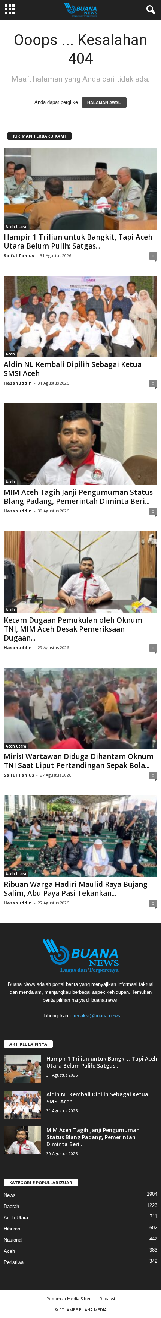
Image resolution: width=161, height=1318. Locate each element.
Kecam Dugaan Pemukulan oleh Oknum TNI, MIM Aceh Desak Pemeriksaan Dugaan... (73, 629)
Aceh (10, 354)
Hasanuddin (18, 383)
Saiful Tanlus (19, 255)
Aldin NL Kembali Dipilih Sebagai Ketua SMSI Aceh (73, 369)
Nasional (13, 1240)
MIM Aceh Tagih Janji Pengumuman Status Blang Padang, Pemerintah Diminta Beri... (78, 496)
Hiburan (12, 1229)
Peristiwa (14, 1262)
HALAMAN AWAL (104, 102)
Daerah (11, 1206)
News (10, 1195)
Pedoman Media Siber (68, 1298)
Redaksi (107, 1298)
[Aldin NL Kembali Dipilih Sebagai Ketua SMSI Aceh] (80, 316)
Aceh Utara (16, 226)
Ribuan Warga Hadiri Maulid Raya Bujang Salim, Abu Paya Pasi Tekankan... (76, 888)
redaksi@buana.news (97, 1015)
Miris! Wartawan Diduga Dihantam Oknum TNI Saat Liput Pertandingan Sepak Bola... (79, 761)
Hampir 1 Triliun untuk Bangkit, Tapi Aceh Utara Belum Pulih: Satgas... (78, 241)
